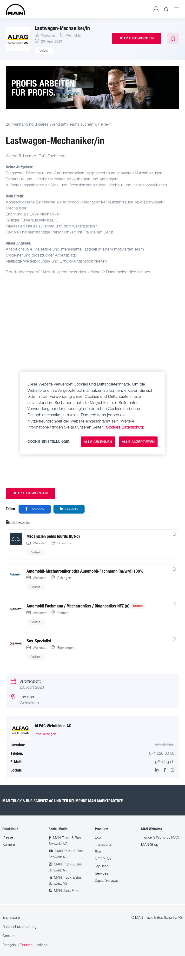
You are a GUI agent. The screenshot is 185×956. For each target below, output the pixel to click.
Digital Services (107, 880)
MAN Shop (149, 844)
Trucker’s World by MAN (160, 837)
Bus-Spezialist (38, 640)
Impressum (11, 917)
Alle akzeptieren (138, 441)
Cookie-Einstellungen (49, 441)
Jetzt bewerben (136, 38)
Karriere (8, 844)
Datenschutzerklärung (19, 926)
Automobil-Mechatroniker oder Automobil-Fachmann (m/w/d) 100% (84, 571)
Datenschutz (132, 427)
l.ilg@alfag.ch (163, 762)
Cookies (8, 935)
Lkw (98, 837)
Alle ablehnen (98, 441)
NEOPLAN (103, 858)
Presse (7, 837)
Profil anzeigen (45, 733)
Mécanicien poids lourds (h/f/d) (53, 536)
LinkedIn (71, 509)
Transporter (104, 844)
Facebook (36, 509)
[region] (92, 413)
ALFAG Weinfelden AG (53, 726)
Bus (98, 851)
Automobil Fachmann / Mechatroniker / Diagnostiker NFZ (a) (77, 606)
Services (101, 873)
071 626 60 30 (161, 753)
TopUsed (102, 866)
